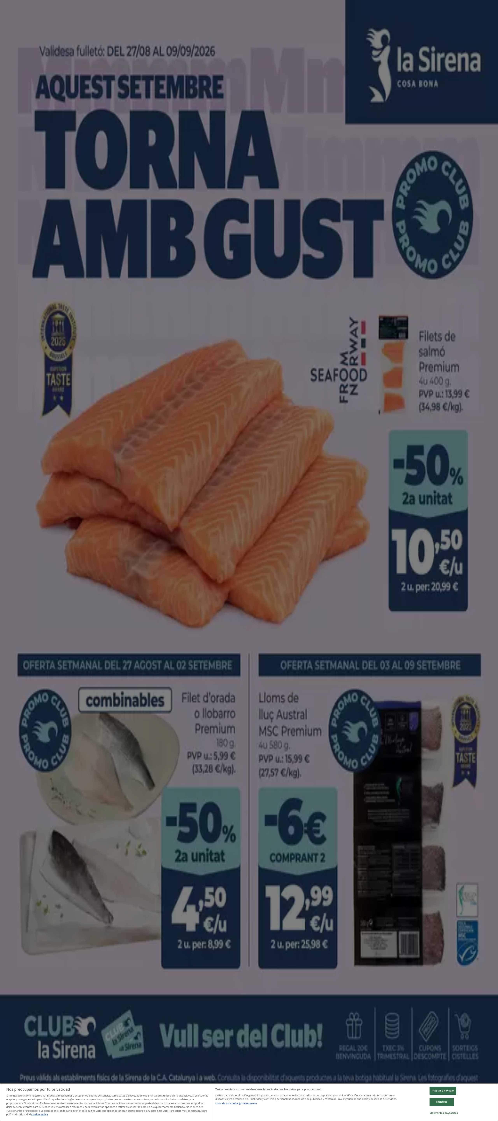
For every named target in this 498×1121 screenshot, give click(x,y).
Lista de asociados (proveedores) (236, 1103)
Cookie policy (39, 1114)
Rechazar (441, 1102)
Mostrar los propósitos (444, 1113)
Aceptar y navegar (443, 1090)
